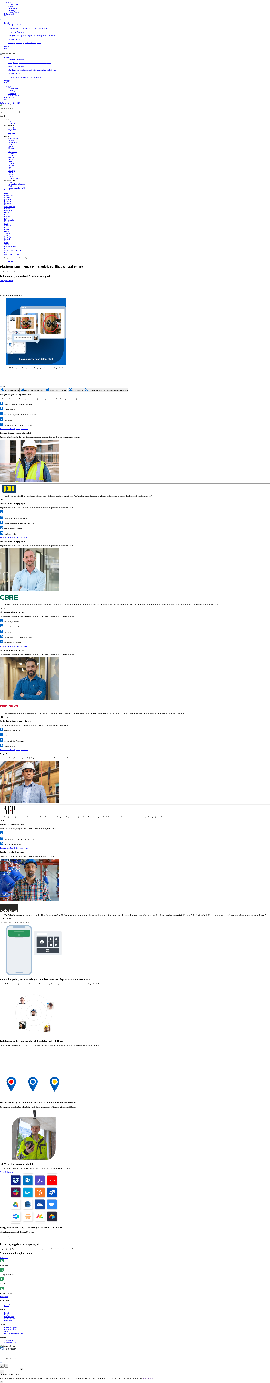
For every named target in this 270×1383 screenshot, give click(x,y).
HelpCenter (8, 1320)
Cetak (6, 1331)
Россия (10, 159)
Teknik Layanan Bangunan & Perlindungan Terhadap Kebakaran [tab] (108, 390)
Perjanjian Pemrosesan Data (13, 1333)
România (11, 163)
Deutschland (12, 142)
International (8, 190)
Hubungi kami (13, 4)
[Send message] (21, 1369)
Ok (2, 1382)
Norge (10, 155)
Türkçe (10, 176)
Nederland (11, 154)
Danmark (11, 140)
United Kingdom (14, 178)
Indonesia (11, 131)
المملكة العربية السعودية (16, 184)
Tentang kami (8, 2)
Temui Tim (12, 10)
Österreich (11, 157)
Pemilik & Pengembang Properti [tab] (34, 390)
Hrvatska (11, 148)
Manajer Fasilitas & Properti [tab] (58, 390)
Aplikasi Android (10, 1342)
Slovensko (11, 169)
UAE (10, 186)
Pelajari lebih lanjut (6, 1172)
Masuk (6, 16)
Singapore (11, 133)
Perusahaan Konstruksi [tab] (11, 390)
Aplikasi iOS (8, 1340)
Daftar (2, 52)
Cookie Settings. (147, 1378)
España (10, 144)
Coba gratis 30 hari (6, 261)
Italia (10, 150)
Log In (7, 52)
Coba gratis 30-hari (22, 537)
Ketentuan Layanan (10, 1328)
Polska (10, 161)
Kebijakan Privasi (10, 1329)
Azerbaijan (12, 129)
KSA (10, 182)
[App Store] (8, 286)
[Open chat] (2, 1372)
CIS (9, 135)
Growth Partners (13, 12)
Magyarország (13, 152)
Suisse (10, 173)
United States (12, 123)
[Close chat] (6, 1366)
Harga (6, 48)
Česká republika (13, 138)
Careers (11, 6)
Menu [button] (12, 52)
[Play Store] (8, 292)
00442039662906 (15, 103)
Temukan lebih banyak (7, 429)
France (10, 146)
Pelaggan (7, 46)
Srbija (10, 167)
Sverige (11, 174)
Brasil (10, 121)
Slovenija (11, 171)
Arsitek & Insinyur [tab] (77, 390)
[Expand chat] (2, 1366)
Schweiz (11, 165)
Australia (11, 127)
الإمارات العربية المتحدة (16, 188)
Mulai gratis (4, 1258)
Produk (6, 23)
